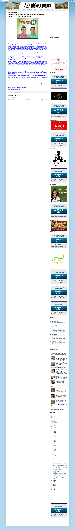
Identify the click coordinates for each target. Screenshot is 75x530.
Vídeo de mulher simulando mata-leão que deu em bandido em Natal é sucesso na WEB (61, 363)
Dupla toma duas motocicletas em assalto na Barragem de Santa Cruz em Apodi (61, 357)
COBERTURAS (43, 9)
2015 (52, 417)
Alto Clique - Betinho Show (56, 319)
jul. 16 (54, 444)
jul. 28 (54, 431)
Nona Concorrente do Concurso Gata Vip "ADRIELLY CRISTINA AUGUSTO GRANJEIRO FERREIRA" (61, 370)
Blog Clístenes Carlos (55, 321)
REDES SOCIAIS (16, 9)
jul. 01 (54, 462)
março (53, 484)
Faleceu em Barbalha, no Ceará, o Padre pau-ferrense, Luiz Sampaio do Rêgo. (58, 376)
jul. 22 (54, 437)
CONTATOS (23, 9)
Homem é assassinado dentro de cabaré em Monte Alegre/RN (61, 401)
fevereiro (53, 485)
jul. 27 (54, 432)
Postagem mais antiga (43, 99)
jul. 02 (54, 460)
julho (53, 426)
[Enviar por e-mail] (15, 92)
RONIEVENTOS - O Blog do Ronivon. (57, 341)
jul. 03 (54, 459)
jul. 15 (54, 445)
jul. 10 (54, 450)
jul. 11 (54, 449)
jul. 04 (54, 458)
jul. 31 (54, 427)
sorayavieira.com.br (55, 345)
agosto (53, 425)
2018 (52, 413)
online (51, 19)
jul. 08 (54, 453)
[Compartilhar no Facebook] (19, 92)
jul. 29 (54, 430)
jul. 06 (54, 455)
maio (53, 481)
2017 (52, 415)
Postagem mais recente (11, 99)
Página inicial (9, 9)
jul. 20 (54, 440)
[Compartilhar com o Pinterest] (20, 92)
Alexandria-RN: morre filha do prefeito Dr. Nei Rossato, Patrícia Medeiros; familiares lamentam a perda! (60, 382)
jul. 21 (54, 439)
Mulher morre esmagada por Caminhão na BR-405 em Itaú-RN (61, 388)
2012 (52, 489)
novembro (53, 421)
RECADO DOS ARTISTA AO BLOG (33, 9)
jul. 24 (54, 435)
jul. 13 (54, 446)
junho (53, 480)
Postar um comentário (12, 97)
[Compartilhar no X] (18, 92)
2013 (52, 488)
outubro (53, 422)
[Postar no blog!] (17, 92)
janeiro (53, 486)
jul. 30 (54, 428)
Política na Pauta (54, 334)
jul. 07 (54, 454)
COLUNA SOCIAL (50, 9)
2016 (52, 416)
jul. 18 (54, 441)
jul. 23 (54, 436)
